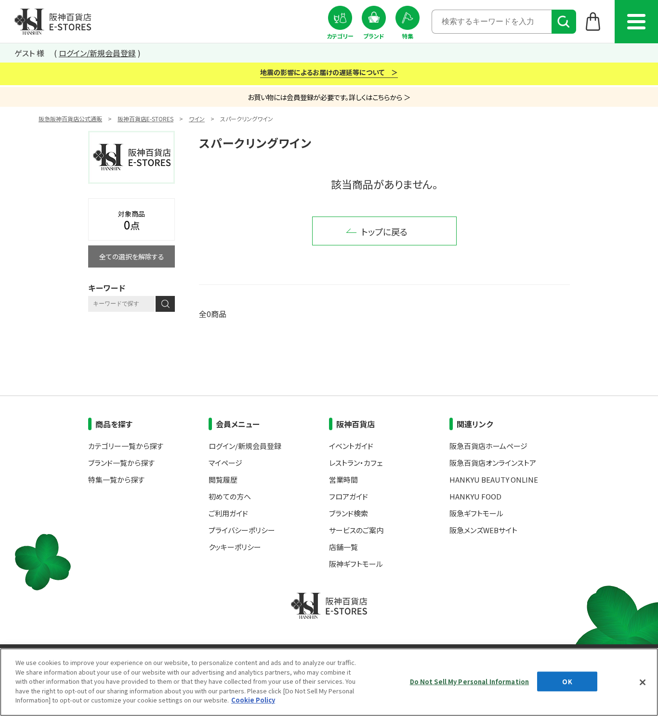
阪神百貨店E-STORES (145, 119)
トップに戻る (384, 231)
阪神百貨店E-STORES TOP (52, 21)
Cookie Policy (253, 699)
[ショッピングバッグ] (593, 21)
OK (567, 681)
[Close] (642, 682)
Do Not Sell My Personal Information (469, 681)
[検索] (564, 22)
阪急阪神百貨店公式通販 (70, 119)
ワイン (197, 119)
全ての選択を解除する (131, 256)
